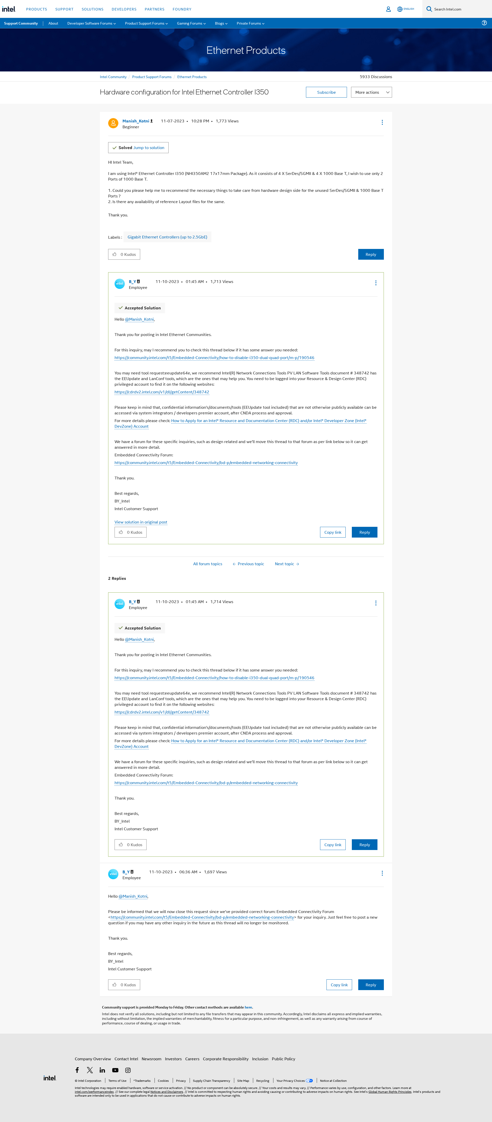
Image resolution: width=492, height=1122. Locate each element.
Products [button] (36, 9)
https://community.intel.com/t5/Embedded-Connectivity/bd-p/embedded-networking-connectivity (206, 462)
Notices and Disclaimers (166, 1091)
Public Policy (283, 1059)
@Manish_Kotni (139, 319)
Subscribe (326, 92)
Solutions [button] (93, 9)
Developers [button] (124, 9)
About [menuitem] (53, 23)
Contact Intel (126, 1059)
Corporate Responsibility (226, 1059)
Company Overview (93, 1059)
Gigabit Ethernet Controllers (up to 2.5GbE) (167, 237)
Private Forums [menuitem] (249, 23)
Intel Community (113, 76)
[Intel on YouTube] (115, 1071)
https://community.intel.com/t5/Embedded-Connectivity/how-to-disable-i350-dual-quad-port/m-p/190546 (214, 357)
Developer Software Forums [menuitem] (89, 23)
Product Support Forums (152, 76)
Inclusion (260, 1059)
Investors (173, 1059)
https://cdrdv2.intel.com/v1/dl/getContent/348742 (162, 392)
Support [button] (64, 9)
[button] (382, 122)
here (248, 1007)
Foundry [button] (182, 9)
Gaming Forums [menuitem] (189, 23)
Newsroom (151, 1059)
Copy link (332, 532)
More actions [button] (367, 92)
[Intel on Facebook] (77, 1071)
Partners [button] (155, 9)
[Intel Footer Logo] (50, 1077)
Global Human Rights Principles (390, 1091)
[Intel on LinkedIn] (102, 1071)
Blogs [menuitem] (219, 23)
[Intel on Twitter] (90, 1071)
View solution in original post (141, 522)
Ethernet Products (192, 76)
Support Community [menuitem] (21, 23)
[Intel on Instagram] (128, 1071)
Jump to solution (141, 147)
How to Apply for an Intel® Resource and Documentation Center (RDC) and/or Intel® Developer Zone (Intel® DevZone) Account (240, 423)
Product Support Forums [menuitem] (145, 23)
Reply (371, 254)
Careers (192, 1059)
